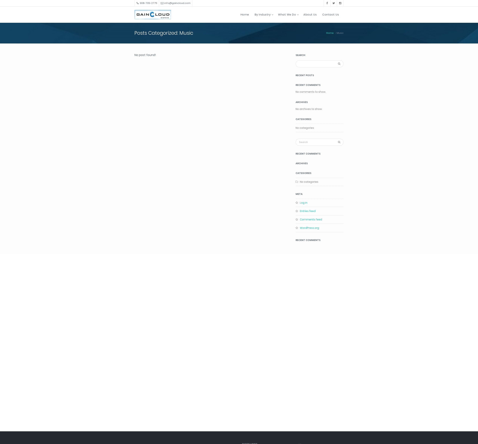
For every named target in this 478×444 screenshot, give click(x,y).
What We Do (287, 14)
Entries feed (308, 211)
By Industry (263, 14)
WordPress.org (309, 228)
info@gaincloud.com (177, 3)
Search (300, 55)
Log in (303, 203)
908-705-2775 (148, 3)
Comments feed (311, 219)
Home (244, 14)
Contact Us (330, 14)
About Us (310, 14)
